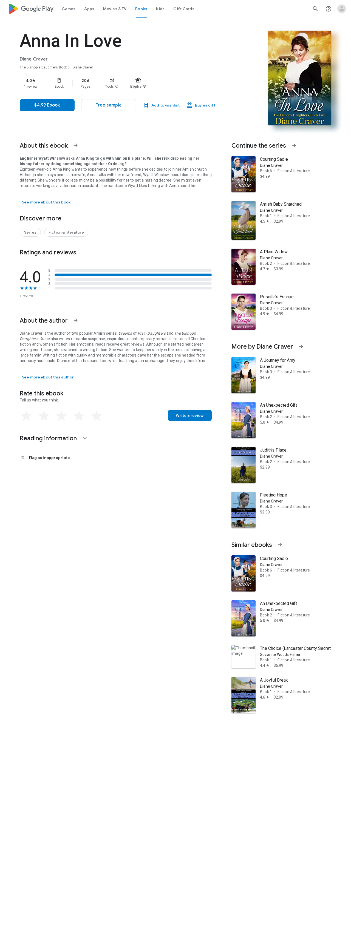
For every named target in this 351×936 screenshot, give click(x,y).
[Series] (30, 232)
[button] (116, 86)
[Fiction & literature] (66, 232)
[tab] (68, 9)
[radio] (26, 416)
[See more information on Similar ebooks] (280, 544)
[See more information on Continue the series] (294, 145)
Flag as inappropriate (45, 457)
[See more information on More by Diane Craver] (301, 346)
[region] (129, 83)
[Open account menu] (341, 8)
